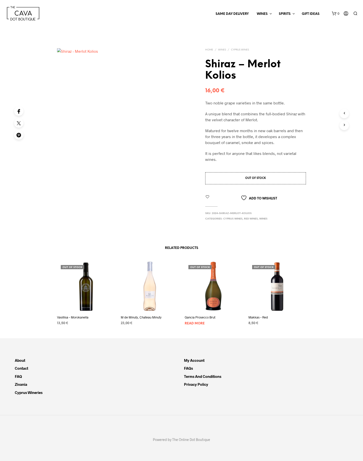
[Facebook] (18, 111)
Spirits (285, 14)
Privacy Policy (196, 384)
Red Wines (251, 219)
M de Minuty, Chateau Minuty (141, 317)
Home (209, 50)
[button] (335, 13)
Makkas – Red (258, 317)
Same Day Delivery (232, 14)
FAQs (188, 368)
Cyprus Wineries (28, 392)
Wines (262, 14)
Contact (21, 368)
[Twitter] (18, 123)
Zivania (21, 384)
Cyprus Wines (240, 50)
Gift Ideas (311, 14)
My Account (194, 360)
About (20, 360)
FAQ (18, 376)
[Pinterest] (18, 135)
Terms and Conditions (202, 376)
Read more (195, 323)
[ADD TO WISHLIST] (86, 307)
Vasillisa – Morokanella (72, 317)
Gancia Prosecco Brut (200, 317)
